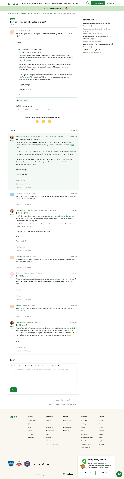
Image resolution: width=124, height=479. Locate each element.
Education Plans (67, 427)
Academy (67, 3)
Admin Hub (77, 3)
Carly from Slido (20, 322)
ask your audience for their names (62, 216)
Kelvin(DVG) (19, 193)
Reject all (87, 473)
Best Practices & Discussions (92, 52)
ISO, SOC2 (101, 437)
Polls (29, 427)
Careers (101, 427)
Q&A (29, 424)
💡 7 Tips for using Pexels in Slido (94, 50)
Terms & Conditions (54, 404)
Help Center (84, 420)
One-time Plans (67, 420)
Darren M (18, 305)
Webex (47, 424)
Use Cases (84, 434)
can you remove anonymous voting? (95, 23)
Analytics (19, 100)
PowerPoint (49, 420)
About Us (101, 424)
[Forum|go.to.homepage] (13, 3)
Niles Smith (19, 31)
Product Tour (31, 420)
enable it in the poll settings (64, 279)
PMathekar (19, 256)
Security (101, 434)
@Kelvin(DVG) (23, 213)
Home (9, 13)
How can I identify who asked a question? (97, 44)
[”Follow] (34, 465)
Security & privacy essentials (92, 41)
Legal (100, 441)
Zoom (47, 434)
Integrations (31, 437)
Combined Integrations (52, 444)
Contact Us (101, 420)
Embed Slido (49, 441)
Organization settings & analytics (93, 33)
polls (25, 100)
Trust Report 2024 (85, 444)
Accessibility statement (69, 404)
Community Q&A (47, 13)
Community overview (19, 13)
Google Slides (49, 427)
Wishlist (47, 3)
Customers (101, 430)
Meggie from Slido (21, 273)
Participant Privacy (28, 77)
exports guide (56, 154)
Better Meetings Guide (87, 437)
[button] (98, 3)
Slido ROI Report (85, 447)
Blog (82, 430)
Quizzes (30, 430)
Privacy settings (104, 467)
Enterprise (66, 430)
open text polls (69, 328)
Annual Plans (66, 424)
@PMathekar (23, 276)
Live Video (48, 437)
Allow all (104, 473)
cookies (95, 463)
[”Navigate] (13, 417)
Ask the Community (34, 13)
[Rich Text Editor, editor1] (43, 377)
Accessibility (102, 444)
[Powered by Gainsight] (62, 400)
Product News (57, 3)
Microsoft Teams (50, 430)
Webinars (83, 427)
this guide (27, 60)
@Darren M (23, 325)
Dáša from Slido (20, 136)
